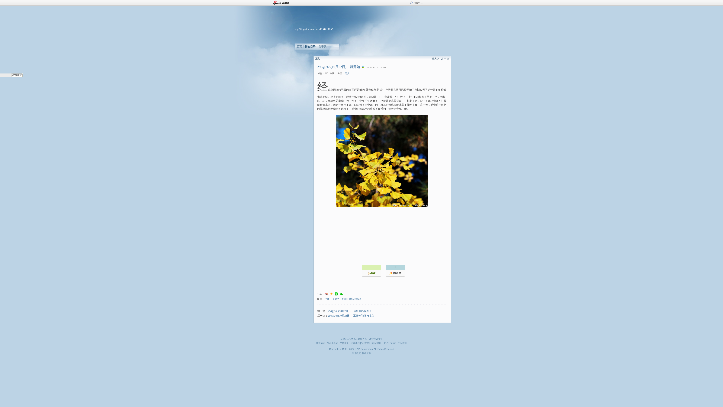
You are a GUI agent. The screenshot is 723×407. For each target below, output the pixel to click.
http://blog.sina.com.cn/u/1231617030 (314, 29)
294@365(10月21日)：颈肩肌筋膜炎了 (350, 311)
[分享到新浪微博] (326, 294)
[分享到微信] (341, 294)
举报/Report (355, 299)
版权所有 (366, 353)
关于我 (322, 46)
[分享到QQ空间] (331, 294)
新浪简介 (320, 343)
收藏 (327, 299)
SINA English (389, 343)
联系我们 (355, 343)
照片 (347, 73)
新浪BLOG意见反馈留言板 (353, 339)
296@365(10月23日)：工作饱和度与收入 (351, 315)
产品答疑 (402, 343)
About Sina (332, 343)
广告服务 (344, 343)
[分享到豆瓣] (336, 294)
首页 (299, 46)
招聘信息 (365, 343)
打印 (344, 299)
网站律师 (376, 343)
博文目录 (310, 46)
